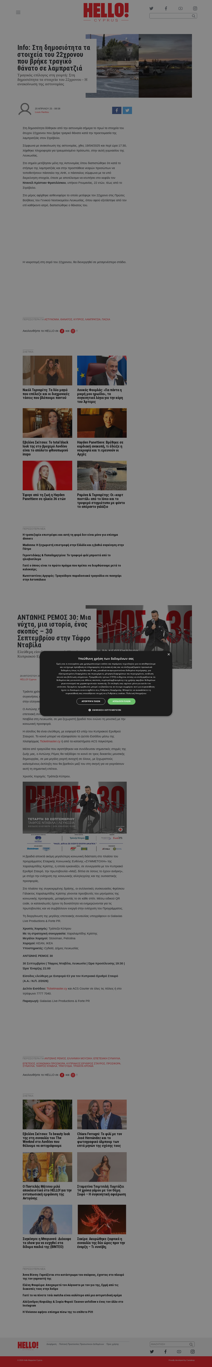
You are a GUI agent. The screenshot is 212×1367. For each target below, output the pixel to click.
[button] (106, 710)
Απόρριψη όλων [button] (91, 701)
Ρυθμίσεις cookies (116, 693)
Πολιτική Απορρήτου (136, 693)
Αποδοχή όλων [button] (122, 701)
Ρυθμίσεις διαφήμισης (111, 690)
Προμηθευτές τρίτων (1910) (102, 677)
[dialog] (106, 683)
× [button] (168, 654)
